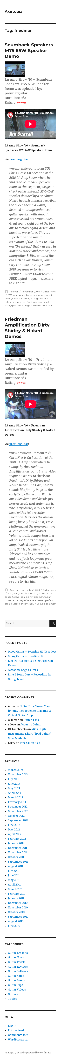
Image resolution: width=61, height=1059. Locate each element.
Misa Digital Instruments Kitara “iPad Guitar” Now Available (29, 733)
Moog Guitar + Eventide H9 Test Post (32, 651)
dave (17, 597)
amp (15, 295)
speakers (16, 305)
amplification (26, 593)
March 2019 (15, 769)
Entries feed (16, 1030)
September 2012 (18, 820)
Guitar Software (18, 971)
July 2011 (13, 870)
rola (35, 302)
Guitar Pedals (17, 962)
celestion (38, 295)
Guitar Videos (17, 989)
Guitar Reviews (18, 966)
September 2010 (18, 916)
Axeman (14, 291)
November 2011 (17, 852)
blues (29, 295)
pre (14, 302)
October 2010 (16, 912)
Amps (22, 295)
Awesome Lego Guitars (23, 670)
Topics (12, 998)
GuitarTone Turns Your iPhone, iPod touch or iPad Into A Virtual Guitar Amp (29, 710)
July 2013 (13, 779)
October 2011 (16, 857)
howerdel (10, 600)
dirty (30, 597)
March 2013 (15, 797)
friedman (17, 298)
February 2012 (17, 838)
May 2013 (14, 788)
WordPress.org (17, 1039)
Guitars (13, 994)
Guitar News (49, 291)
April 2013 (14, 792)
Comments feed (18, 1035)
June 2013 (14, 783)
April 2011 (14, 884)
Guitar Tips (15, 985)
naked (8, 302)
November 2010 (18, 907)
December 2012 (17, 806)
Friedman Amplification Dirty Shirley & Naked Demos (27, 327)
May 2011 (13, 880)
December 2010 (18, 903)
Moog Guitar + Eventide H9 (25, 656)
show (7, 305)
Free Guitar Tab (30, 742)
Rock (29, 302)
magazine (38, 298)
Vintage (26, 305)
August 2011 (15, 866)
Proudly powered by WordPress (34, 1052)
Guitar (26, 298)
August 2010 (16, 921)
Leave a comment (43, 305)
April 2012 (14, 834)
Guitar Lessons (18, 952)
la (31, 298)
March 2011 (15, 889)
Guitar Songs (16, 980)
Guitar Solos (16, 975)
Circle (49, 593)
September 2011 (18, 861)
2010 (10, 295)
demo (8, 298)
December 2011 (17, 847)
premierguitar (18, 159)
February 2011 (16, 893)
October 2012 (16, 815)
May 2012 (14, 829)
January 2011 (16, 898)
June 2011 (14, 875)
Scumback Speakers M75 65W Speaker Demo (29, 50)
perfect (49, 600)
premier (21, 302)
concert (48, 295)
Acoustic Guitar (30, 724)
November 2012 (18, 811)
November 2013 (18, 774)
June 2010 (14, 925)
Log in (12, 1025)
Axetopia (13, 11)
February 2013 (17, 802)
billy (36, 593)
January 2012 (16, 843)
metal (47, 298)
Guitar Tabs (31, 720)
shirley (24, 603)
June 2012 (14, 825)
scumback (43, 302)
